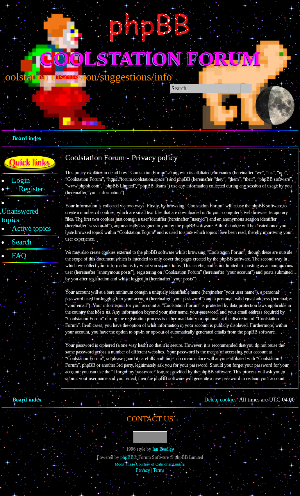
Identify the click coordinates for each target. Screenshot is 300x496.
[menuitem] (21, 180)
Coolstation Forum (150, 59)
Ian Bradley (163, 449)
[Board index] (150, 27)
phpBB (127, 457)
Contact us (150, 418)
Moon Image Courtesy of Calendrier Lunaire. (150, 464)
